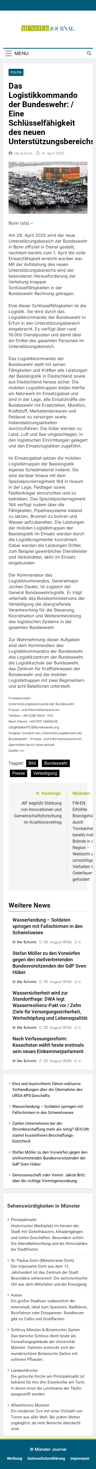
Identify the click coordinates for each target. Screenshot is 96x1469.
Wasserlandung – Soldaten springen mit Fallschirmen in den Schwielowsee (48, 926)
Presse (18, 773)
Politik (16, 72)
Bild (32, 763)
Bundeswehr (55, 763)
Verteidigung (45, 773)
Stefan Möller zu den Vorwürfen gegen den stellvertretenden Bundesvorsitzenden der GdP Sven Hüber (49, 1158)
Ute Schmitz (23, 153)
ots (22, 750)
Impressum (79, 1458)
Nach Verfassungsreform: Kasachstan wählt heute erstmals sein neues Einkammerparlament (48, 1045)
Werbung (14, 1458)
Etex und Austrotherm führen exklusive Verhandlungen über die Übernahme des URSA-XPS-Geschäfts (47, 1089)
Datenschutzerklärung (46, 1458)
